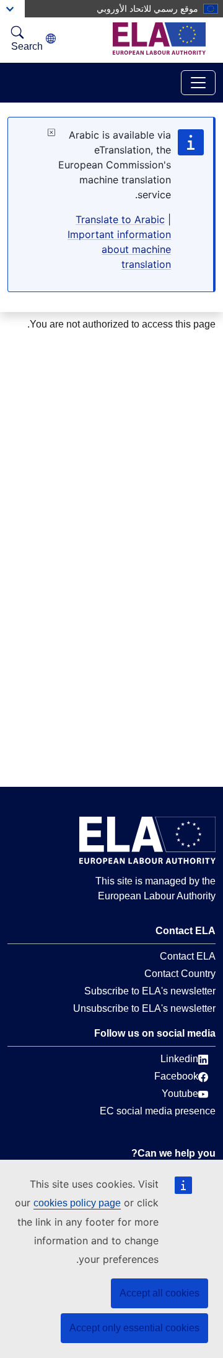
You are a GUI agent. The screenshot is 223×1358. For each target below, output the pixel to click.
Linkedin (179, 1058)
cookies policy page (77, 1203)
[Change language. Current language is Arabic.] (51, 39)
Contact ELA (188, 956)
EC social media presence (158, 1111)
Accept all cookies (159, 1293)
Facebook (176, 1076)
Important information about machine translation (119, 249)
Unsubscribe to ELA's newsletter (144, 1008)
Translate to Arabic (120, 219)
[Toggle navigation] (198, 82)
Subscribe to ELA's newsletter (150, 991)
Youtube (180, 1093)
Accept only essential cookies (134, 1328)
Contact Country (180, 973)
